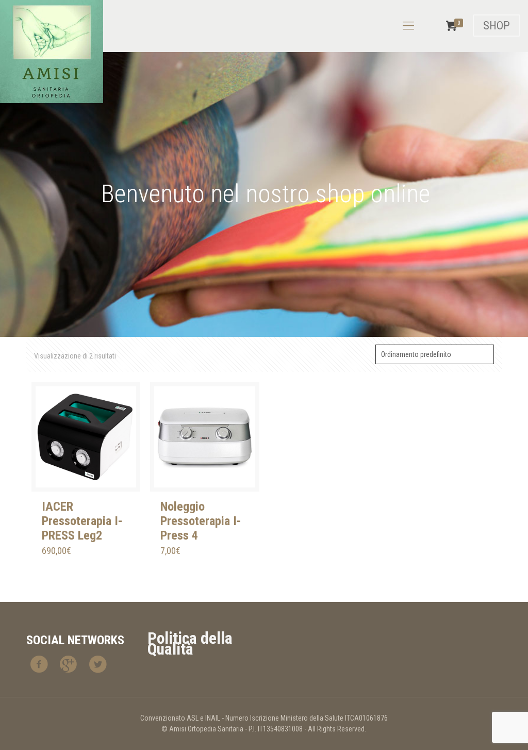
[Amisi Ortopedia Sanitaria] (51, 51)
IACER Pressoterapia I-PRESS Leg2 (82, 521)
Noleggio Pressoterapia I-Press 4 (200, 521)
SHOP (496, 25)
